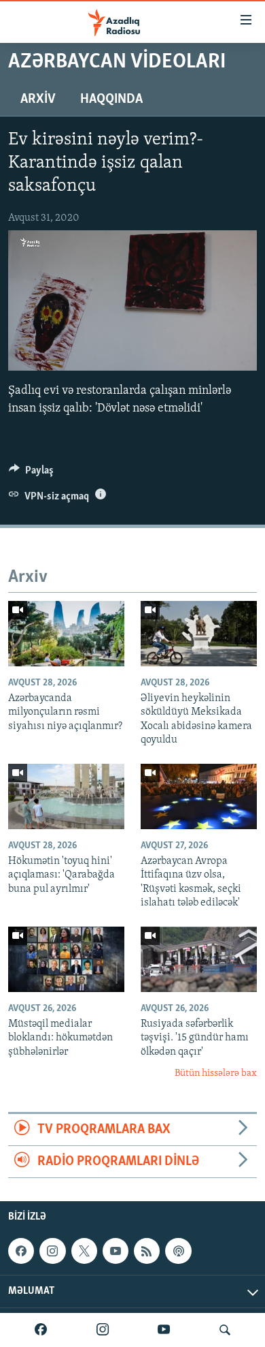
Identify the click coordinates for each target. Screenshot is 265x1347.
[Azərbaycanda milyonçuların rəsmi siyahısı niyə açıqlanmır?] (66, 633)
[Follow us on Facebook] (21, 1251)
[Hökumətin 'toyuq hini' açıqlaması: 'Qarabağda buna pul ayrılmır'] (66, 796)
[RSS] (147, 1251)
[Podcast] (178, 1251)
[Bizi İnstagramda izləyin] (103, 1330)
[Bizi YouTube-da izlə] (164, 1330)
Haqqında (111, 99)
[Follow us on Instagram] (52, 1251)
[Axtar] (225, 1330)
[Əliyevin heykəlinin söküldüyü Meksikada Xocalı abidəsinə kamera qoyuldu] (199, 633)
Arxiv (38, 99)
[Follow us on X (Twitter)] (84, 1251)
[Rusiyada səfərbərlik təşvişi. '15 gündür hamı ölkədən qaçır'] (199, 959)
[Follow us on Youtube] (115, 1251)
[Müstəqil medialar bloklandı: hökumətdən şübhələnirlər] (66, 959)
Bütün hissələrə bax (216, 1073)
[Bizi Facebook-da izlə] (41, 1330)
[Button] (31, 473)
